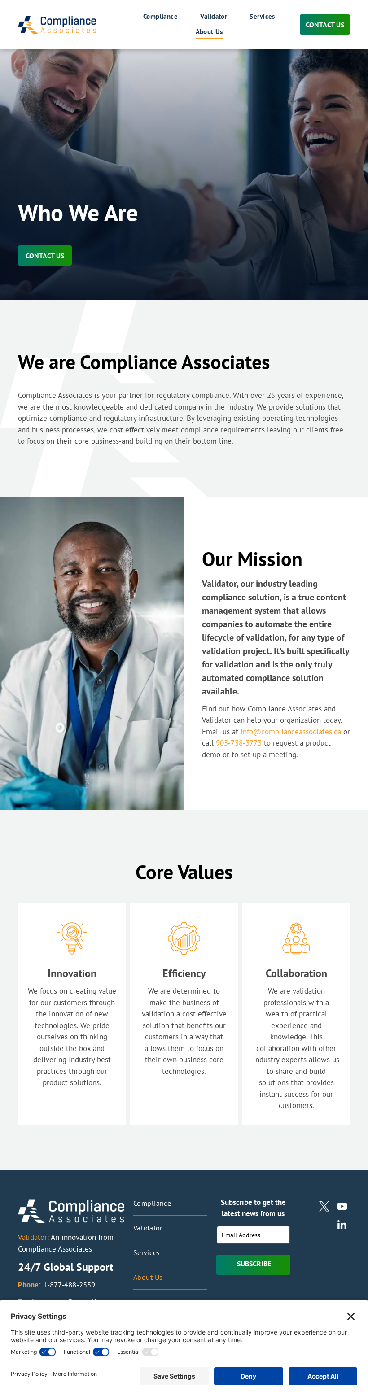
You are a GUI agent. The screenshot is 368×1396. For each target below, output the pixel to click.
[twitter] (324, 1208)
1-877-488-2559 (69, 1285)
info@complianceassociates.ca (291, 732)
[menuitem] (149, 17)
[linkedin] (342, 1226)
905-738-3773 (239, 743)
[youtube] (342, 1208)
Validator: (33, 1237)
